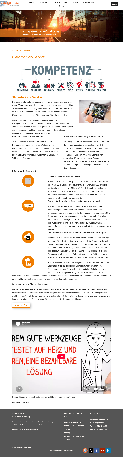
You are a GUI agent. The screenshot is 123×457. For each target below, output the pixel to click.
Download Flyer (21, 305)
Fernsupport (88, 2)
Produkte (43, 2)
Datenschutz (68, 451)
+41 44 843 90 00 (100, 426)
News (31, 2)
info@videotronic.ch (98, 430)
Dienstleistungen (60, 2)
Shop (61, 6)
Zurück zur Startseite (21, 50)
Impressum (54, 451)
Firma (75, 2)
